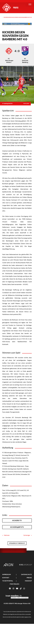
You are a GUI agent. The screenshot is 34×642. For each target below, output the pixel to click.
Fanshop (28, 581)
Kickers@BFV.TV (17, 527)
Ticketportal (7, 581)
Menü (30, 4)
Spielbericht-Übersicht (17, 543)
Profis (15, 7)
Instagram (13, 588)
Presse (29, 577)
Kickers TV (17, 520)
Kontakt (5, 577)
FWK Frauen (14, 584)
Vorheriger (26, 535)
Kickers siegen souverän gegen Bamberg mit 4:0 (18, 17)
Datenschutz (26, 574)
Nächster (7, 535)
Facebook (10, 588)
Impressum (6, 574)
